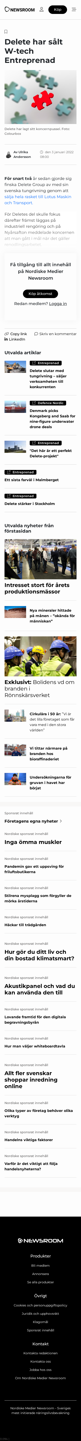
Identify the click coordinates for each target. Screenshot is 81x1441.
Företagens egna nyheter (31, 821)
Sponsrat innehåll (40, 1330)
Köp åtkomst (40, 294)
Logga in (58, 303)
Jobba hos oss (40, 1370)
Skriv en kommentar (57, 334)
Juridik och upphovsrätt (40, 1314)
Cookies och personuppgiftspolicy (40, 1305)
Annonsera (40, 1274)
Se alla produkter (40, 1282)
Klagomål (40, 1322)
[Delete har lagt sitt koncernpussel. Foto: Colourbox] (40, 97)
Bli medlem (40, 1266)
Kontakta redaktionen (40, 1353)
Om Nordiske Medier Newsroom (40, 1378)
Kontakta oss (40, 1361)
